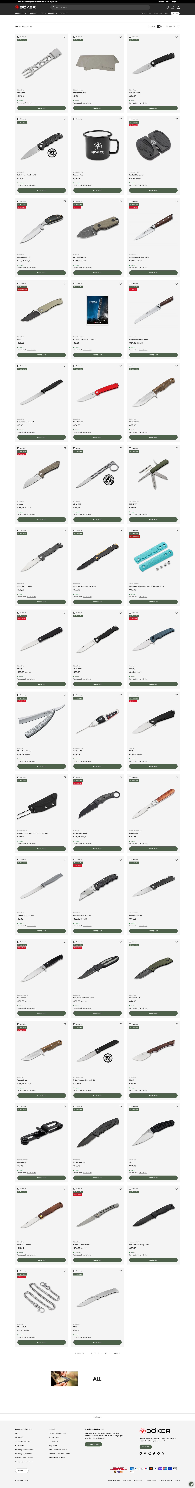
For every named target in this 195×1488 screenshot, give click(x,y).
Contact (161, 2)
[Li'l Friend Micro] (97, 227)
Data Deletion (127, 1480)
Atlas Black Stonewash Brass (84, 586)
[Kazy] (41, 310)
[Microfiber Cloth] (97, 63)
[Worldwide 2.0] (153, 968)
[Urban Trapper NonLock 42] (97, 1050)
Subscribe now (93, 1444)
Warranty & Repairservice (24, 1450)
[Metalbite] (41, 63)
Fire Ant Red (78, 422)
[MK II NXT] (153, 474)
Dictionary (19, 1437)
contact (145, 1447)
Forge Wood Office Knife (139, 257)
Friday (19, 669)
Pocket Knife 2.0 (23, 257)
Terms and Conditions (166, 1480)
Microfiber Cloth (79, 93)
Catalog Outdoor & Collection (85, 339)
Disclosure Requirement (24, 1462)
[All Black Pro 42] (97, 1132)
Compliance (53, 1441)
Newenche (21, 998)
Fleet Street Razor (24, 751)
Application (19, 13)
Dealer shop (157, 13)
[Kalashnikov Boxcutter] (97, 886)
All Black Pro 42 (79, 1162)
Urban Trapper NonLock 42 (84, 1080)
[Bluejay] (153, 639)
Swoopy (20, 504)
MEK (75, 1327)
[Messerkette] (41, 1297)
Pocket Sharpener (136, 175)
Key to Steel (19, 1445)
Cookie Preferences (114, 1480)
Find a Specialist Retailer (58, 1450)
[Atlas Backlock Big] (41, 556)
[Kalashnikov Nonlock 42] (41, 145)
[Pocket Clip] (41, 1132)
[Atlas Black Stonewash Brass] (97, 556)
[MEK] (97, 1297)
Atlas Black (77, 669)
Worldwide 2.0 (134, 998)
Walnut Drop (134, 422)
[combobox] (100, 7)
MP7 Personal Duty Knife (139, 1245)
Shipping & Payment (22, 1441)
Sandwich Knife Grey (25, 915)
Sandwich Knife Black (25, 422)
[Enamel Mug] (97, 145)
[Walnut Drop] (153, 392)
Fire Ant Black (134, 93)
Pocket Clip (21, 1162)
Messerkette (22, 1327)
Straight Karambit (80, 833)
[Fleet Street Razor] (41, 721)
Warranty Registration (23, 1454)
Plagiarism (53, 1445)
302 (130, 1162)
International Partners (57, 1458)
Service (62, 13)
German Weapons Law (57, 1433)
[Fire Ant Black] (153, 63)
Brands (43, 13)
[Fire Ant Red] (97, 392)
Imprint (178, 1480)
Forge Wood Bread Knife (138, 339)
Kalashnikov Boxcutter (82, 915)
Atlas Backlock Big (24, 586)
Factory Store (146, 13)
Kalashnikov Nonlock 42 (26, 175)
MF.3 (131, 751)
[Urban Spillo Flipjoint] (97, 1215)
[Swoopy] (41, 474)
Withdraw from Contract (24, 1458)
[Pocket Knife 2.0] (41, 227)
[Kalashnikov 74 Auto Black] (97, 968)
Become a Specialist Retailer (59, 1454)
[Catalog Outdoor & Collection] (97, 310)
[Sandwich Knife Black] (41, 392)
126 (106, 1353)
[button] (178, 7)
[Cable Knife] (153, 803)
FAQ (16, 1433)
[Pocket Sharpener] (153, 145)
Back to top (98, 1417)
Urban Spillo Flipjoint (81, 1245)
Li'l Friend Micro (79, 257)
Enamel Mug (78, 175)
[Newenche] (41, 968)
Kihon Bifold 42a (135, 915)
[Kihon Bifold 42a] (153, 886)
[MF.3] (153, 721)
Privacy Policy (138, 1480)
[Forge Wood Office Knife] (153, 227)
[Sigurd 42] (97, 474)
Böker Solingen (24, 1480)
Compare (151, 26)
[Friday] (41, 639)
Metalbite (21, 93)
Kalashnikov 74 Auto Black (83, 998)
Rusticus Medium (24, 1245)
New (166, 13)
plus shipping (31, 103)
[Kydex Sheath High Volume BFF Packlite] (41, 803)
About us (51, 13)
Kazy (19, 339)
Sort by (18, 26)
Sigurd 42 (77, 504)
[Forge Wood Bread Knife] (153, 310)
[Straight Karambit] (97, 803)
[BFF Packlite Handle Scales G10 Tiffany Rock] (153, 556)
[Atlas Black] (97, 639)
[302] (153, 1132)
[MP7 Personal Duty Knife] (153, 1215)
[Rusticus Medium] (41, 1215)
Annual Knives (54, 1437)
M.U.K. (131, 1080)
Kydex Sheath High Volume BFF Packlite (32, 833)
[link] (79, 1353)
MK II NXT (133, 504)
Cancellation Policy (150, 1480)
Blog (168, 2)
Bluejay (132, 669)
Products (32, 13)
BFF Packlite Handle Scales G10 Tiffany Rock (146, 586)
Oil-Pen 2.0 (77, 751)
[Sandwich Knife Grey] (41, 886)
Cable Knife (133, 833)
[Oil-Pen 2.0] (97, 721)
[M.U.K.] (153, 1050)
